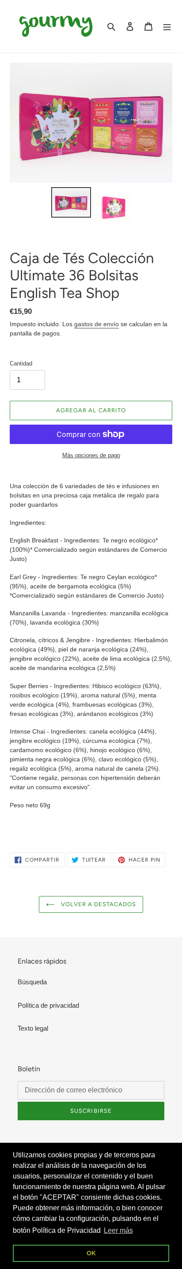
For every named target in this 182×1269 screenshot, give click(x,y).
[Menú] (167, 26)
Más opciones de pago (91, 455)
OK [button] (91, 1253)
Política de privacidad (48, 1005)
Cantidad (21, 363)
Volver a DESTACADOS (97, 904)
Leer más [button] (118, 1230)
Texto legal (33, 1028)
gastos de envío (96, 324)
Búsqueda (32, 982)
